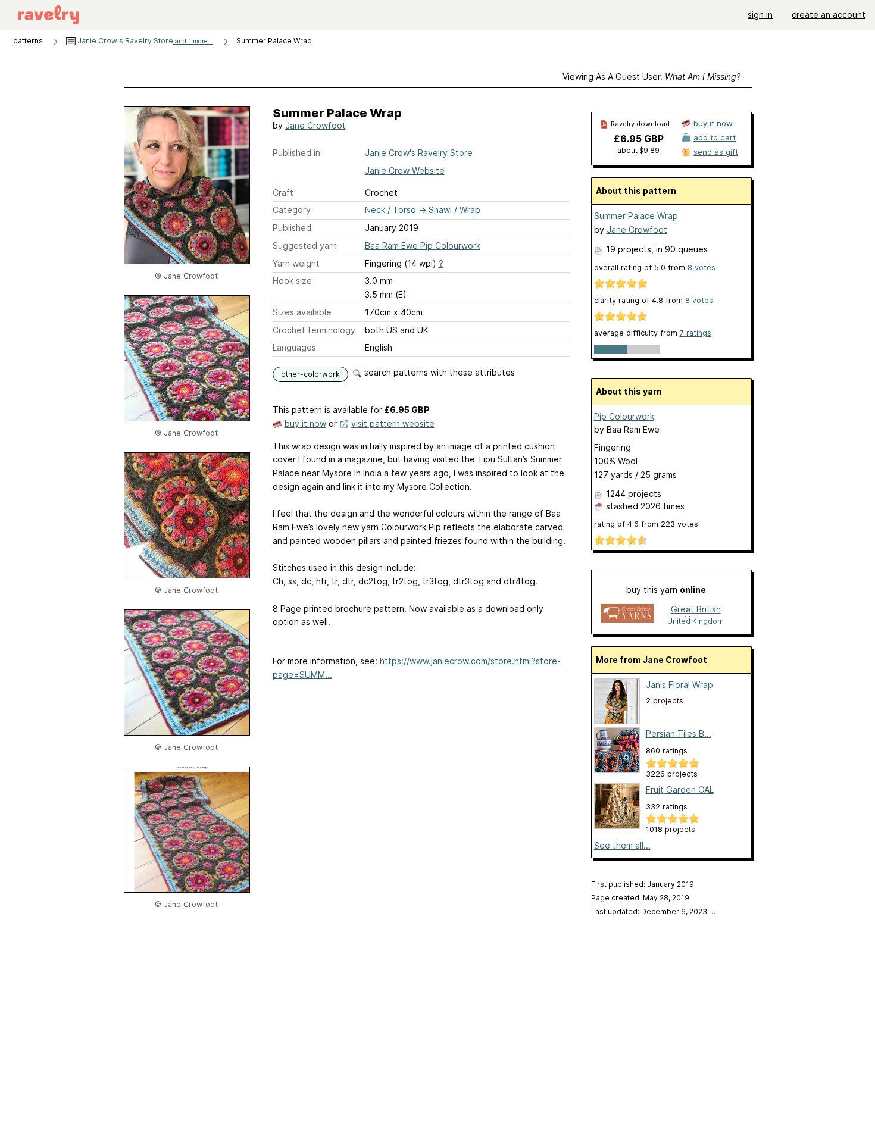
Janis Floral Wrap (679, 685)
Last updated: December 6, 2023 (653, 911)
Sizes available (302, 312)
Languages (294, 347)
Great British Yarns (696, 610)
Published (292, 228)
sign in (760, 15)
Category (292, 210)
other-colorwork (310, 374)
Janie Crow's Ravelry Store (144, 40)
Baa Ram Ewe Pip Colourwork (422, 245)
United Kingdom (695, 621)
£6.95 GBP (639, 139)
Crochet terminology (314, 330)
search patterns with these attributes (438, 372)
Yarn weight (296, 263)
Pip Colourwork (624, 416)
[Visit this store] (627, 614)
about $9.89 (638, 150)
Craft (283, 192)
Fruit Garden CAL (680, 789)
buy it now (305, 423)
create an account (828, 15)
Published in (296, 153)
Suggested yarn (305, 245)
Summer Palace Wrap (636, 216)
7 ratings (695, 333)
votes (701, 267)
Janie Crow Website (405, 170)
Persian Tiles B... (678, 733)
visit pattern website (393, 423)
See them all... (622, 845)
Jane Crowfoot (315, 125)
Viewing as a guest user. (651, 76)
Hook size (292, 281)
